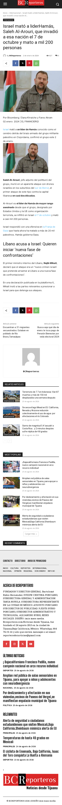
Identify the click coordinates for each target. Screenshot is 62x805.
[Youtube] (31, 644)
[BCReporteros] (5, 55)
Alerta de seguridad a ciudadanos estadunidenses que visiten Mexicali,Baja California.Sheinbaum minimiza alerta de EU (30, 725)
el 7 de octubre (43, 215)
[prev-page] (5, 441)
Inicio (5, 13)
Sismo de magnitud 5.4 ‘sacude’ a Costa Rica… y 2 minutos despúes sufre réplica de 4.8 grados (38, 428)
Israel (6, 129)
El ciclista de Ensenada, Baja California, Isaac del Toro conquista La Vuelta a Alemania (31, 753)
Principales (9, 733)
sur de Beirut (42, 187)
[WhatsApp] (36, 63)
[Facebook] (15, 63)
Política (7, 705)
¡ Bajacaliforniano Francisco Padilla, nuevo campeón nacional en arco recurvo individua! (38, 465)
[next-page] (10, 441)
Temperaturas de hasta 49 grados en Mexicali (26, 740)
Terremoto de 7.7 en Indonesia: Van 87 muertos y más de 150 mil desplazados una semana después (40, 395)
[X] (22, 63)
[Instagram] (14, 644)
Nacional (8, 688)
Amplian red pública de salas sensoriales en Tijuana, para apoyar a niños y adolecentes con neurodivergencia (30, 679)
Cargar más (30, 534)
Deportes (8, 670)
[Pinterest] (29, 63)
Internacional (15, 13)
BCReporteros (15, 55)
